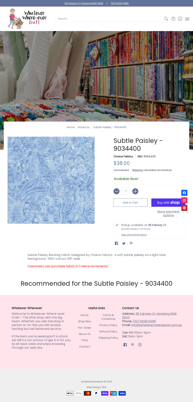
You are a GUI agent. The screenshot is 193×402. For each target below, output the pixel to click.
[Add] (135, 191)
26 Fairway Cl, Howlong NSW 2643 (83, 3)
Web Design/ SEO (96, 387)
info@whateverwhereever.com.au (156, 325)
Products (84, 127)
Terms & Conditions (108, 317)
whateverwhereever (92, 381)
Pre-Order (84, 328)
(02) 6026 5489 (120, 3)
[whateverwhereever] (27, 19)
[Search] (166, 19)
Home (71, 127)
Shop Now (84, 321)
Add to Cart (130, 202)
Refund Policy (108, 331)
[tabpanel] (97, 259)
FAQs (84, 340)
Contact (84, 346)
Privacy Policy (108, 325)
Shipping (137, 170)
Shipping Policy (108, 338)
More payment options (168, 213)
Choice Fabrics (123, 156)
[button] (173, 19)
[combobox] (109, 19)
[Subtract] (116, 191)
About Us (84, 334)
